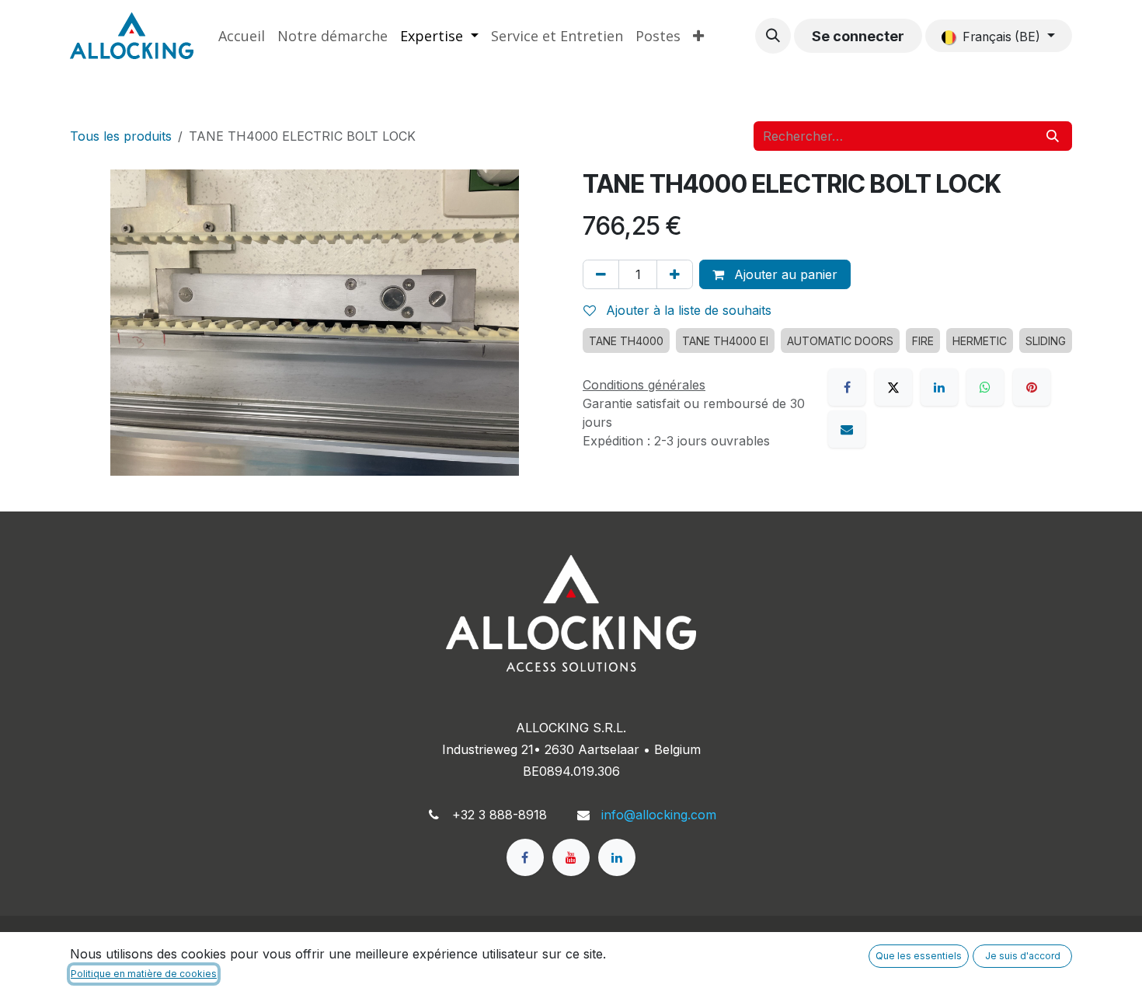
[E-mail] (846, 429)
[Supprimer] (601, 274)
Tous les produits (121, 136)
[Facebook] (846, 387)
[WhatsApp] (985, 387)
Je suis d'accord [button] (1022, 956)
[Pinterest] (1031, 387)
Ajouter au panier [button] (783, 274)
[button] (773, 36)
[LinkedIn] (939, 387)
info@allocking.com (658, 814)
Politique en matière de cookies (144, 973)
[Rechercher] (1052, 136)
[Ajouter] (674, 274)
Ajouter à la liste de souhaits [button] (686, 310)
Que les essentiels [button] (919, 956)
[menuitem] (241, 36)
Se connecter (858, 36)
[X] (893, 387)
